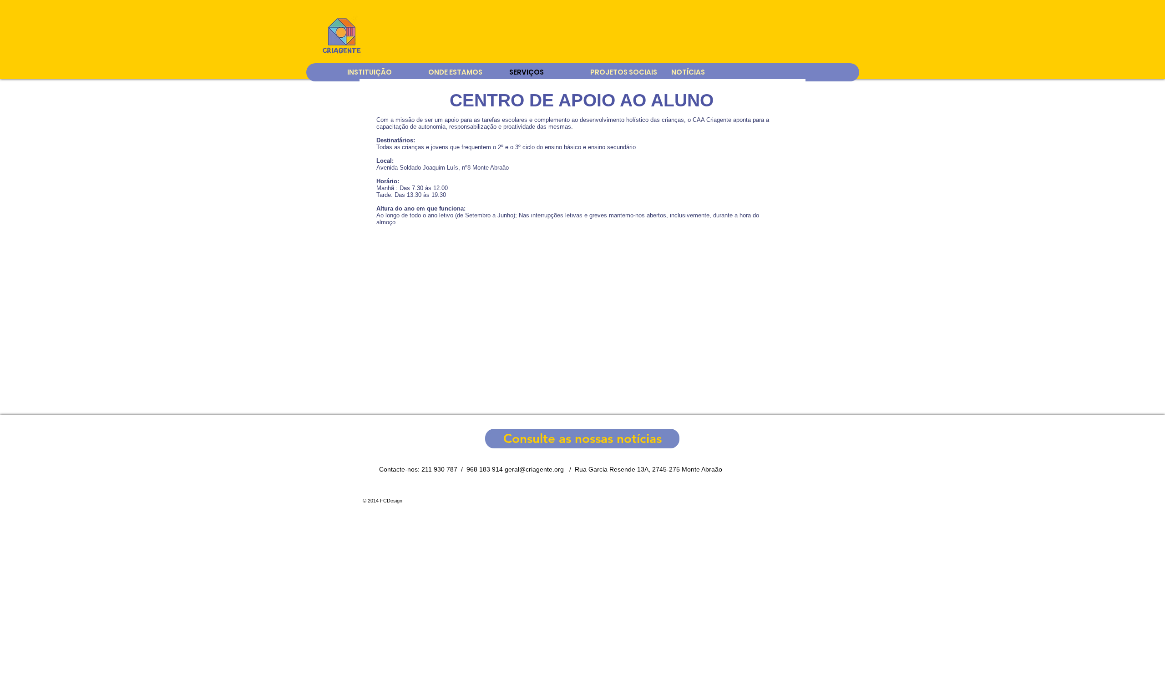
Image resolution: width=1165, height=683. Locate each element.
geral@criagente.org (534, 469)
